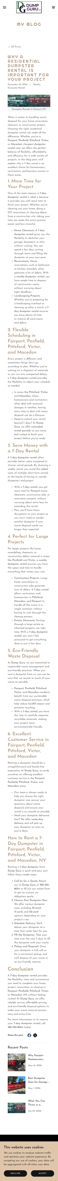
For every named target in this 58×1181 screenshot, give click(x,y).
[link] (29, 7)
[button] (5, 7)
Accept (43, 1173)
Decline (15, 1173)
